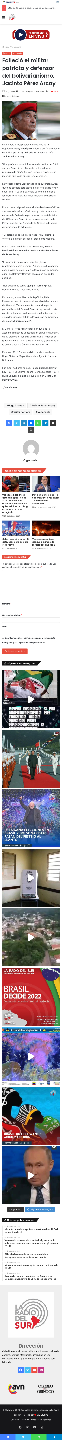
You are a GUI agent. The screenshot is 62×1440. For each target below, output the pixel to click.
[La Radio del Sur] (12, 17)
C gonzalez (11, 91)
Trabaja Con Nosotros (41, 1419)
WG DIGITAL (42, 1415)
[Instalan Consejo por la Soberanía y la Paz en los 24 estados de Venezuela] (46, 484)
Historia (25, 1419)
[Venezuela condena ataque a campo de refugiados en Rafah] (46, 528)
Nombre (6, 604)
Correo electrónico (12, 615)
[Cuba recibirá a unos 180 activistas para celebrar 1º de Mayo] (16, 528)
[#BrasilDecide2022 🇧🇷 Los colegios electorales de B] (31, 878)
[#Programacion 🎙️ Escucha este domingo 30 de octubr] (31, 997)
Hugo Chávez (16, 405)
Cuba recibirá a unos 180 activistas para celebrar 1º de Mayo (15, 542)
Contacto (15, 1419)
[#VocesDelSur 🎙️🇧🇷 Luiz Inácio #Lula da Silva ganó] (31, 818)
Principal (7, 53)
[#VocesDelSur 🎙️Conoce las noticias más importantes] (31, 699)
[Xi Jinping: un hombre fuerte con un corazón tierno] (31, 759)
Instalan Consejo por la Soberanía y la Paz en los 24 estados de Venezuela (45, 499)
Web (4, 626)
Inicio (6, 47)
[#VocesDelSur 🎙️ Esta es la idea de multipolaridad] (31, 1175)
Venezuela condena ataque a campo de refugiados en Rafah (43, 542)
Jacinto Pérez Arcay (43, 405)
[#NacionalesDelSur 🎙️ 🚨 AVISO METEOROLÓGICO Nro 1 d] (31, 1056)
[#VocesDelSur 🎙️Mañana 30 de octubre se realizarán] (31, 1116)
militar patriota (21, 412)
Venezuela (16, 47)
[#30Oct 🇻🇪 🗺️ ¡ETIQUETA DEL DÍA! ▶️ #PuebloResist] (31, 937)
